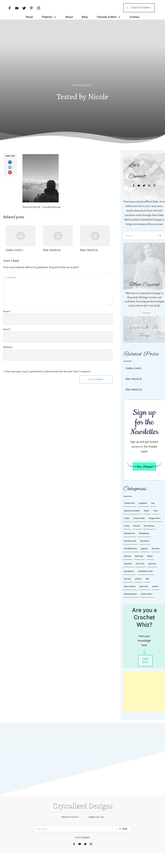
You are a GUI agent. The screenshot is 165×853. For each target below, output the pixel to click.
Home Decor (128, 563)
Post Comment (96, 379)
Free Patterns (144, 541)
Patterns (155, 586)
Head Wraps (139, 556)
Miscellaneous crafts (145, 571)
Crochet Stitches (139, 518)
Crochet (126, 518)
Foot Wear (136, 525)
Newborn (138, 578)
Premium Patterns (130, 594)
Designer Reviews (154, 518)
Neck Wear (127, 578)
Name (7, 311)
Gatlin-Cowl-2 (20, 239)
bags (153, 503)
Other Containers (130, 586)
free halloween (144, 533)
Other (147, 578)
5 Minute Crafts (129, 503)
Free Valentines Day (130, 548)
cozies (155, 510)
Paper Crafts (144, 586)
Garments (144, 548)
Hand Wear (155, 548)
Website (7, 347)
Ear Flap (126, 525)
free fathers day (129, 533)
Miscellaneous (129, 571)
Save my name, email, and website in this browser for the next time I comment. (48, 371)
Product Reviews (146, 594)
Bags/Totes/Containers (132, 510)
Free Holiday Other (130, 541)
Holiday (150, 556)
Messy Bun (152, 563)
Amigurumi (143, 503)
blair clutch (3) (95, 239)
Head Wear (127, 556)
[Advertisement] (82, 59)
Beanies (146, 510)
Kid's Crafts (140, 563)
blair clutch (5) (57, 239)
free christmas (149, 525)
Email (7, 329)
